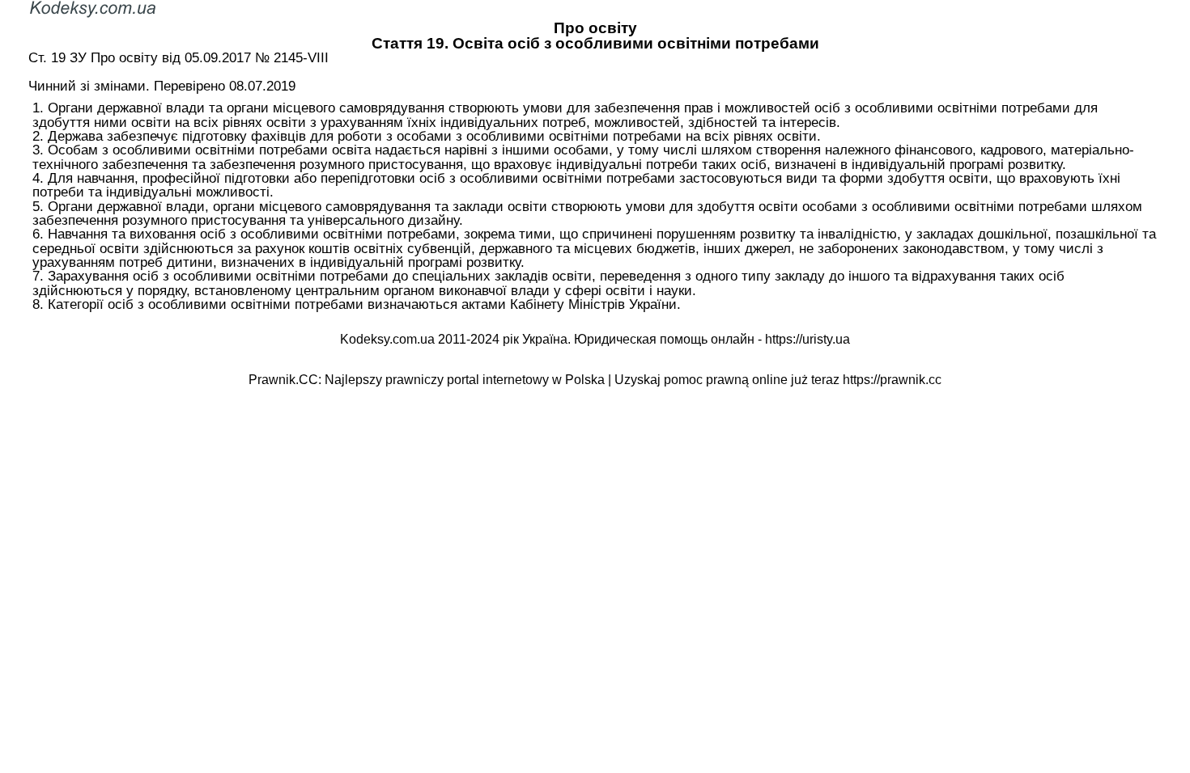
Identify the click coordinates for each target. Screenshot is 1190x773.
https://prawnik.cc (892, 379)
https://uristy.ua (807, 339)
